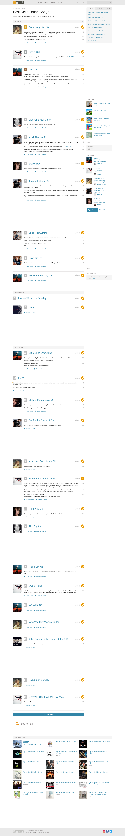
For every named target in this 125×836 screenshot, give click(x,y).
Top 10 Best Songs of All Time (66, 741)
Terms (27, 830)
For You (60, 2)
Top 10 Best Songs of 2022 (32, 744)
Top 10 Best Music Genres (65, 772)
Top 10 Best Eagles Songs (32, 782)
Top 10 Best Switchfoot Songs (66, 782)
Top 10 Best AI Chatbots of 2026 (97, 21)
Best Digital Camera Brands (95, 31)
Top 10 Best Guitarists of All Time (98, 752)
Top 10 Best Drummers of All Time (98, 762)
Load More (48, 714)
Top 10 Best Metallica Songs (32, 772)
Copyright (37, 830)
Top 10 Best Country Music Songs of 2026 (98, 13)
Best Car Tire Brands (93, 41)
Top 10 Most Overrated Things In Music (33, 793)
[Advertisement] (48, 104)
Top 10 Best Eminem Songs (98, 772)
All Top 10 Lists (16, 8)
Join (83, 2)
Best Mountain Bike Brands (95, 37)
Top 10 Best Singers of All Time (99, 741)
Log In (78, 2)
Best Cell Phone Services (95, 27)
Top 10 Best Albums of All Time (33, 752)
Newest (46, 2)
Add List (53, 2)
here (94, 278)
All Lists (39, 2)
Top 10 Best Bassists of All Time (65, 762)
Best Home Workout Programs (96, 34)
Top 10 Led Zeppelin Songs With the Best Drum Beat (98, 793)
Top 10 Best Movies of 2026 (95, 17)
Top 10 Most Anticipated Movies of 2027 (99, 24)
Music (23, 8)
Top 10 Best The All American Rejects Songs (99, 783)
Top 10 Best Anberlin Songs (65, 792)
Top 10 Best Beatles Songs (32, 762)
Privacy (32, 830)
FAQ (41, 830)
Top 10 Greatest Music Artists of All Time (66, 752)
